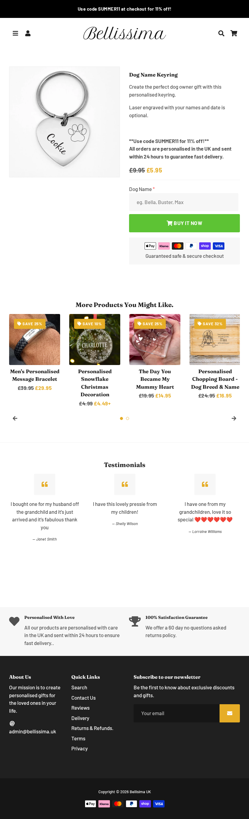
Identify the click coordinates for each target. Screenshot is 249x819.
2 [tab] (127, 418)
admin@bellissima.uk (32, 731)
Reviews (80, 708)
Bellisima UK (140, 791)
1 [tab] (121, 418)
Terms (78, 738)
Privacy (79, 748)
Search (79, 687)
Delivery (80, 718)
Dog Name (141, 189)
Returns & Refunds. (92, 728)
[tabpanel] (34, 353)
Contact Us (83, 697)
